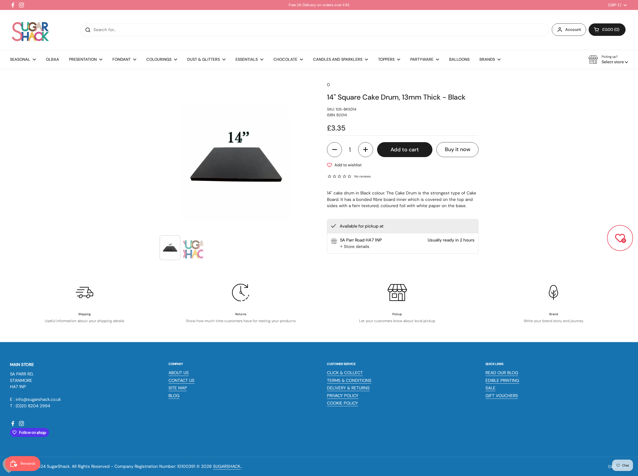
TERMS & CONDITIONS (349, 380)
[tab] (354, 246)
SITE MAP (177, 388)
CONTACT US (181, 380)
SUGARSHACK (226, 466)
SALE (490, 388)
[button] (607, 29)
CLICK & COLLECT (345, 372)
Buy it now (457, 149)
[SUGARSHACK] (30, 29)
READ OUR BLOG (501, 372)
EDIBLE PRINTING (502, 380)
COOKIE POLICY (342, 403)
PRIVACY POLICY (342, 395)
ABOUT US (178, 372)
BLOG (173, 395)
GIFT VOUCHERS (501, 395)
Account (573, 29)
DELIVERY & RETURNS (348, 388)
